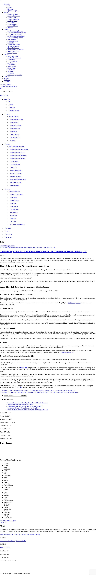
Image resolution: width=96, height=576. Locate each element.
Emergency (7, 81)
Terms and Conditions (6, 570)
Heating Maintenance (14, 16)
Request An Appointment (7, 246)
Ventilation (11, 71)
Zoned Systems (12, 53)
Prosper (6, 465)
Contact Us (7, 80)
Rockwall (6, 504)
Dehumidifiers (12, 66)
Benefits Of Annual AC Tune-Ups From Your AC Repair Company (27, 403)
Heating (6, 12)
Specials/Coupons (13, 11)
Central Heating (12, 24)
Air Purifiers (11, 59)
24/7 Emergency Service (15, 75)
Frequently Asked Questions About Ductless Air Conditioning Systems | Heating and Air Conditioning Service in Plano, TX (37, 390)
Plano (5, 482)
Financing (10, 9)
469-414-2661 (4, 95)
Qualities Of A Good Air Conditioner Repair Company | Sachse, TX (28, 409)
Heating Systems (12, 21)
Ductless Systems (13, 41)
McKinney (7, 469)
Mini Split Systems (13, 48)
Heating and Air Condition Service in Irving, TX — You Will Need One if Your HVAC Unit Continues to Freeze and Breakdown (39, 392)
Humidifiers (11, 70)
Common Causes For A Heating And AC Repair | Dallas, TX (26, 406)
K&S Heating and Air (74, 303)
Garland (6, 464)
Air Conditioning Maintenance (17, 32)
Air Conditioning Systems (15, 37)
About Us (7, 4)
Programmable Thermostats (16, 49)
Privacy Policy (4, 567)
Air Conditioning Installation (16, 36)
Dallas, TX (23, 368)
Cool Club (7, 76)
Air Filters (11, 63)
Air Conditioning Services (15, 31)
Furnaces (10, 27)
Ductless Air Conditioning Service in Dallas (20, 404)
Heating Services (13, 14)
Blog (9, 5)
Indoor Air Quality (13, 56)
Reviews (6, 78)
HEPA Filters (11, 68)
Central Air (11, 43)
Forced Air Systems (13, 46)
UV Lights (11, 73)
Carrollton (7, 487)
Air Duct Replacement (14, 58)
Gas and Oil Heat (13, 26)
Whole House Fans (13, 51)
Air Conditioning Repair (15, 34)
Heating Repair (12, 17)
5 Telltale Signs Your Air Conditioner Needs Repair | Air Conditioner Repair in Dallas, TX (43, 251)
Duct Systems (12, 39)
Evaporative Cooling (14, 44)
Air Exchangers (12, 61)
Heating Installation (13, 19)
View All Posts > (5, 547)
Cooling (6, 29)
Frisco (5, 472)
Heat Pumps (11, 22)
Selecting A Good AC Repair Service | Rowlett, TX (23, 408)
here (21, 387)
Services (6, 54)
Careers (10, 7)
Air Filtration (11, 64)
